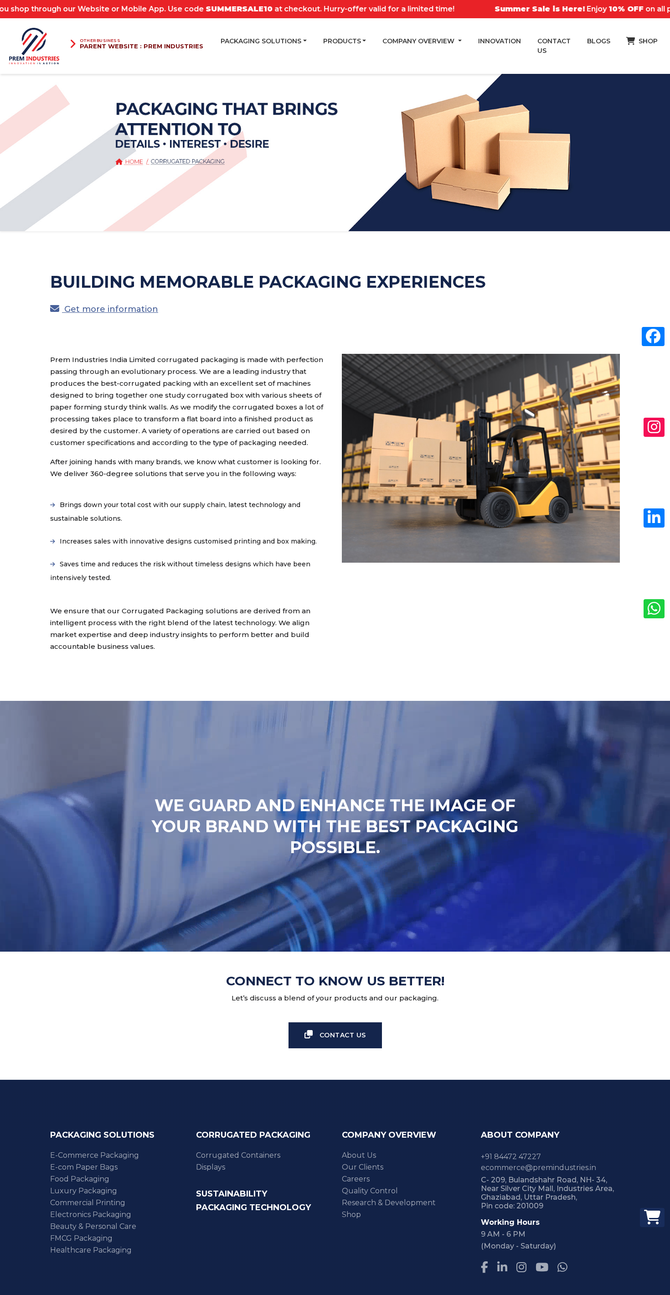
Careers (356, 1179)
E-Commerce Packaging (94, 1155)
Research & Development (389, 1202)
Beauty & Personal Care (93, 1226)
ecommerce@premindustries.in (538, 1167)
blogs (598, 41)
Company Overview (419, 41)
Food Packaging (79, 1179)
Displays (210, 1167)
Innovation (499, 41)
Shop (351, 1214)
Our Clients (362, 1167)
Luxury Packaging (83, 1190)
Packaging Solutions (261, 41)
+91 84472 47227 (511, 1156)
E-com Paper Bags (84, 1167)
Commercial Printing (87, 1202)
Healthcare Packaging (91, 1250)
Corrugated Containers (238, 1155)
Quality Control (370, 1190)
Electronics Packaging (90, 1214)
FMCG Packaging (81, 1238)
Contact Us (554, 46)
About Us (359, 1155)
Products (342, 41)
